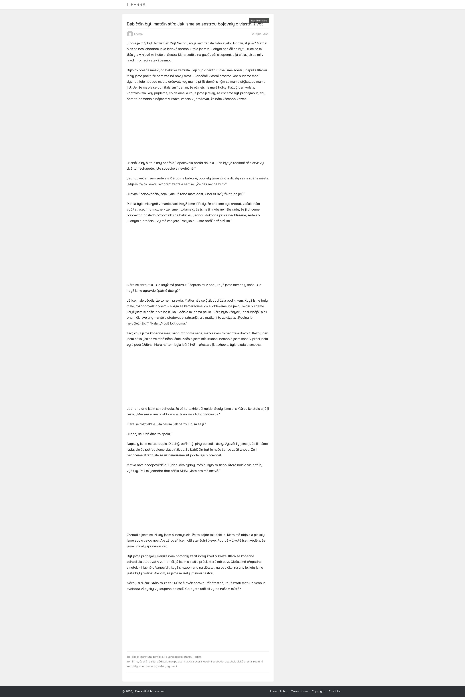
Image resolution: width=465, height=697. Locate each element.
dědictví (162, 661)
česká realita (147, 661)
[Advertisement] (198, 131)
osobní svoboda (213, 661)
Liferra (136, 4)
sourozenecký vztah (152, 666)
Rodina (197, 657)
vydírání (172, 666)
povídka (158, 657)
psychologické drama (238, 661)
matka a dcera (193, 661)
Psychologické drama (177, 657)
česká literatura (258, 20)
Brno (135, 661)
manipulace (175, 661)
